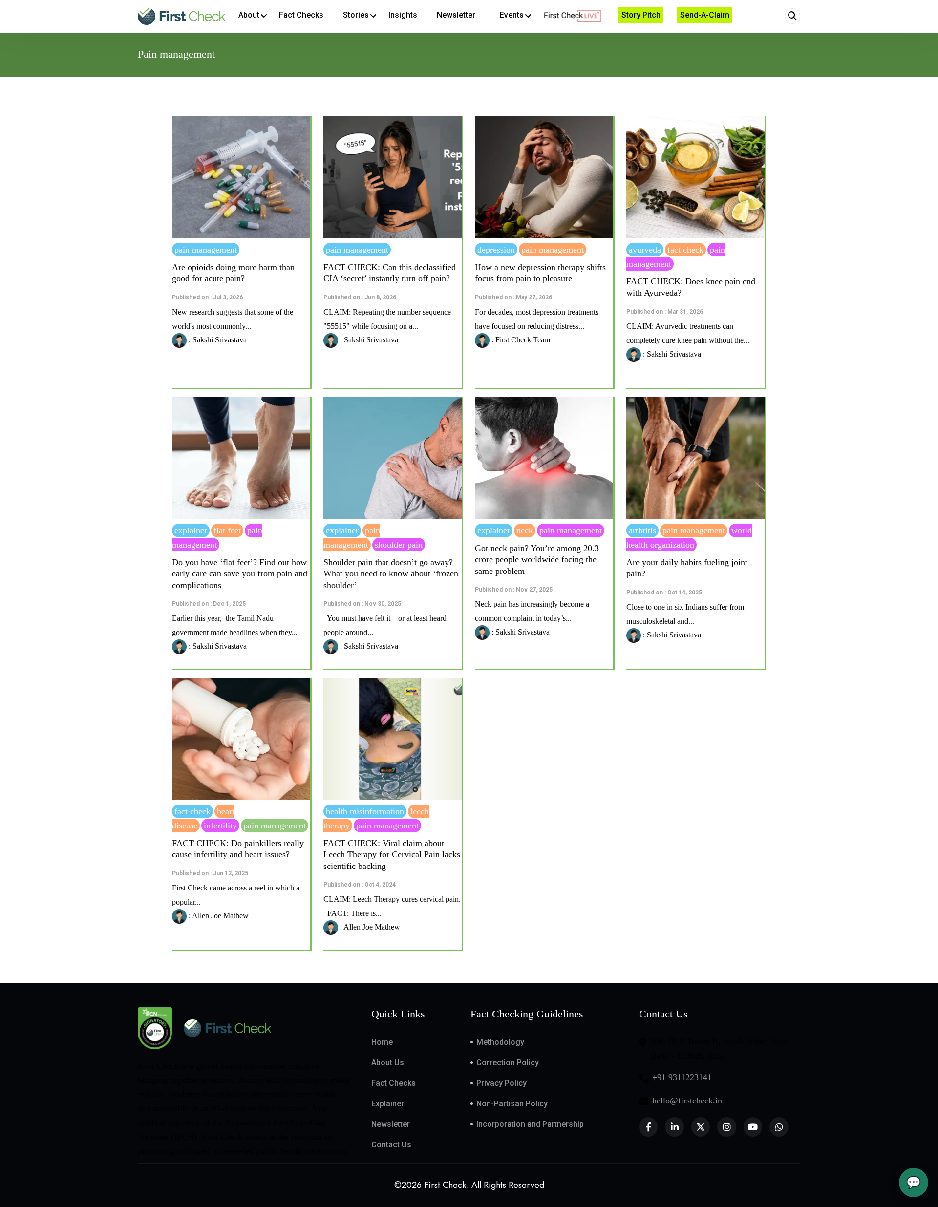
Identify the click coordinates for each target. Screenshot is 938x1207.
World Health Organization (689, 538)
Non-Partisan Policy (512, 1103)
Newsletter (390, 1124)
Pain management (205, 249)
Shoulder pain (399, 545)
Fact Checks (393, 1083)
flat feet (227, 530)
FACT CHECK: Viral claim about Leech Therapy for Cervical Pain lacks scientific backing (391, 854)
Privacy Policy (501, 1083)
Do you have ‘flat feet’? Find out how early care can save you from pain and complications (239, 573)
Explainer (190, 530)
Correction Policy (507, 1062)
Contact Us (391, 1144)
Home (382, 1042)
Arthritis (642, 530)
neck (524, 530)
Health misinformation (365, 811)
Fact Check (685, 249)
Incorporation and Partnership (530, 1124)
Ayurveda (645, 249)
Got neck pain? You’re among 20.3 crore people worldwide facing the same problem (537, 559)
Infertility (220, 825)
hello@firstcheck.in (687, 1100)
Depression (496, 249)
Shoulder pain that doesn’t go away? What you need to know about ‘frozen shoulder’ (390, 573)
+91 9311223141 (682, 1077)
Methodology (500, 1042)
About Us (387, 1062)
